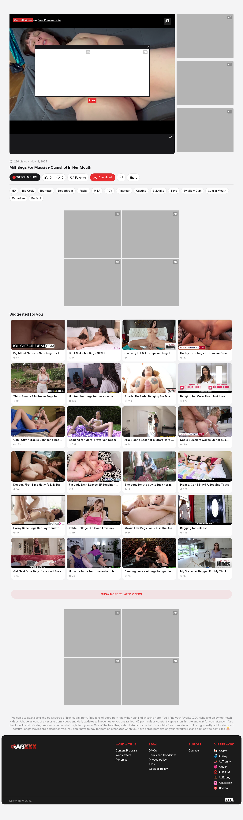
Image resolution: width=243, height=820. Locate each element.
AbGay (223, 756)
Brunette (46, 190)
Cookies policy (158, 768)
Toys (174, 190)
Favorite (80, 177)
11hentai (223, 788)
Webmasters (123, 755)
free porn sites (216, 728)
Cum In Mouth (217, 190)
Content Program (126, 750)
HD (14, 190)
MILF (97, 190)
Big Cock (28, 190)
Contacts (194, 750)
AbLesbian (225, 782)
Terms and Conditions (162, 755)
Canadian (18, 198)
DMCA (153, 750)
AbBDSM (224, 772)
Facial (84, 190)
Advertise (122, 759)
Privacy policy (158, 759)
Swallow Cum (192, 190)
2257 (152, 764)
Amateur (124, 190)
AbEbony (224, 777)
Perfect (36, 198)
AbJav (223, 750)
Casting (141, 190)
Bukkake (158, 190)
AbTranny (225, 761)
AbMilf (223, 766)
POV (109, 190)
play (92, 100)
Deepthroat (65, 190)
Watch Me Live (26, 177)
